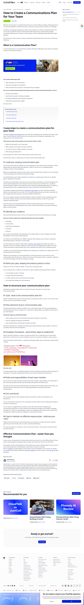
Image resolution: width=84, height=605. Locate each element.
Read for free (9, 68)
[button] (60, 2)
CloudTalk (10, 448)
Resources (38, 2)
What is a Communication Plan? (68, 12)
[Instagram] (10, 585)
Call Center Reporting (11, 115)
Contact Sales (7, 21)
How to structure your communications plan (70, 17)
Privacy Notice (31, 585)
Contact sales (77, 2)
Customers (32, 2)
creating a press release (34, 244)
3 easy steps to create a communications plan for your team (71, 15)
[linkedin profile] (50, 460)
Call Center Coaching (11, 118)
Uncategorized (27, 9)
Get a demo (42, 542)
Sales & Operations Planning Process (15, 121)
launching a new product (31, 190)
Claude (29, 478)
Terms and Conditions (42, 585)
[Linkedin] (12, 585)
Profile (56, 460)
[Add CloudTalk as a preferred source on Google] (81, 26)
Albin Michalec (9, 9)
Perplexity (22, 478)
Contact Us (22, 585)
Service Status (54, 585)
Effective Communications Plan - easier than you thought (70, 20)
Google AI (37, 478)
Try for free (69, 2)
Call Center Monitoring (11, 111)
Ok (71, 601)
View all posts (76, 493)
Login (64, 2)
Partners (43, 2)
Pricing (48, 2)
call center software (30, 450)
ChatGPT (8, 478)
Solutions (26, 2)
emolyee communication (15, 134)
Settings (52, 601)
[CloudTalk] (9, 2)
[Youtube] (14, 585)
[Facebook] (8, 585)
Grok (15, 478)
